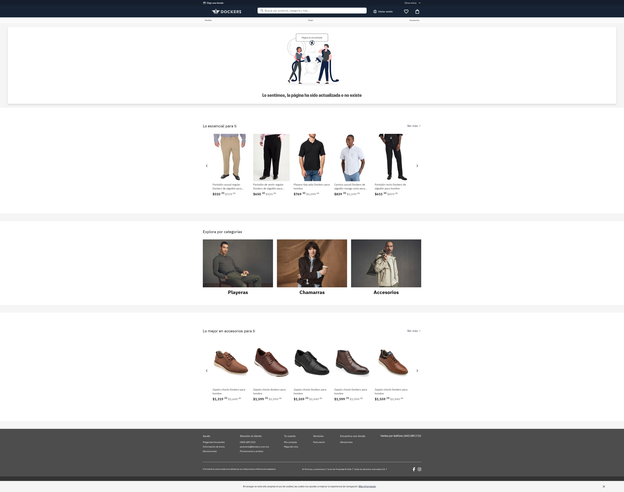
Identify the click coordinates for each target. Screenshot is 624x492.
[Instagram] (419, 469)
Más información (367, 486)
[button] (207, 166)
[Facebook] (414, 469)
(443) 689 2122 (412, 435)
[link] (231, 166)
